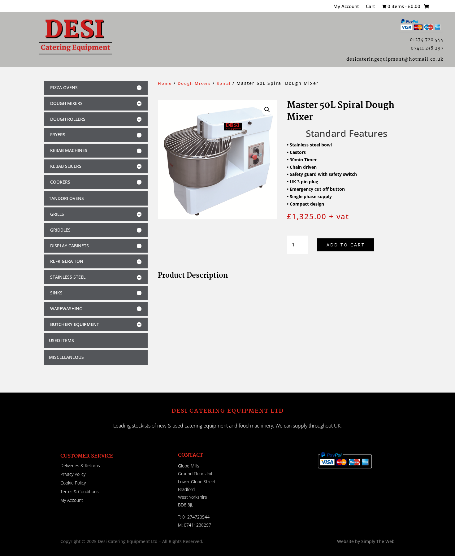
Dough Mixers (194, 83)
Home (165, 83)
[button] (267, 109)
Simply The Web (377, 541)
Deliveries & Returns (80, 465)
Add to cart (346, 245)
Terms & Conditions (79, 491)
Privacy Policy (72, 474)
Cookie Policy (73, 483)
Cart (370, 6)
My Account (346, 6)
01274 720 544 (427, 40)
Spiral (224, 83)
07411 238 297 (427, 48)
